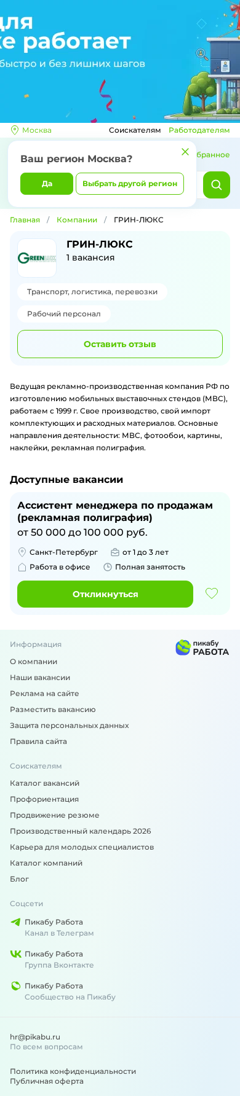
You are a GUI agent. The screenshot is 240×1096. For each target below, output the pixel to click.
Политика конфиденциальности (73, 1071)
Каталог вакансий (44, 783)
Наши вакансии (40, 677)
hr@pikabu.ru (35, 1036)
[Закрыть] (185, 152)
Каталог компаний (46, 862)
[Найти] (216, 184)
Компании (77, 219)
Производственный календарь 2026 (80, 831)
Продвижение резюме (55, 815)
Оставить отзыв (120, 344)
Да (47, 183)
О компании (33, 661)
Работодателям (199, 130)
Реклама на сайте (44, 693)
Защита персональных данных (69, 725)
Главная (25, 219)
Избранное (208, 154)
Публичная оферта (47, 1081)
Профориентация (44, 799)
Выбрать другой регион (129, 183)
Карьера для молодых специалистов (82, 846)
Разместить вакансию (53, 709)
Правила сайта (38, 741)
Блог (19, 878)
